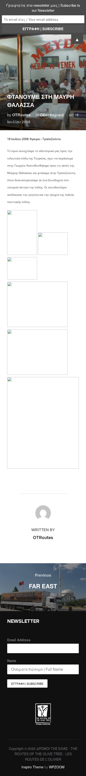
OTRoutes (21, 115)
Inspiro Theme (32, 767)
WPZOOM (56, 767)
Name (11, 660)
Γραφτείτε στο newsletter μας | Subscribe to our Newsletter (43, 8)
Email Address (19, 639)
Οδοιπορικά (52, 115)
